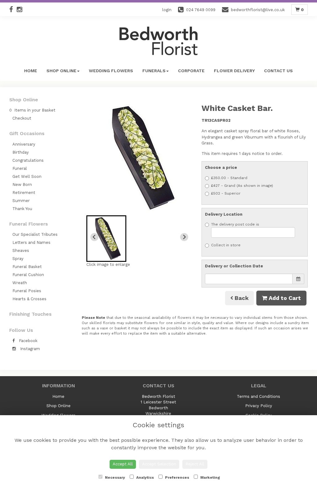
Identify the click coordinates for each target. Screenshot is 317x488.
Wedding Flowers (111, 70)
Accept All (123, 464)
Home (30, 70)
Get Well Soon (26, 176)
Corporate (191, 70)
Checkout (21, 118)
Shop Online (61, 70)
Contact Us (278, 70)
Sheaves (20, 250)
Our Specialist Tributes (35, 234)
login (167, 9)
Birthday (20, 152)
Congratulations (28, 160)
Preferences (176, 477)
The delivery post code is (235, 224)
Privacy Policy (258, 405)
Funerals (154, 70)
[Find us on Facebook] (13, 9)
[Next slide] (184, 237)
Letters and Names (31, 242)
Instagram (29, 348)
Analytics (144, 477)
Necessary (114, 477)
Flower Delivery (234, 70)
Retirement (23, 192)
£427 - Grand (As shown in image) (242, 185)
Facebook (27, 340)
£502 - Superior (226, 193)
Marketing (209, 477)
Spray (18, 258)
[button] (106, 238)
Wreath (19, 282)
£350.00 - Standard (229, 178)
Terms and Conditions (258, 396)
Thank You (22, 208)
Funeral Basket (27, 266)
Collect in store (226, 245)
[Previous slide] (94, 237)
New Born (22, 184)
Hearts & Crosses (29, 299)
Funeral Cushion (28, 274)
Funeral (19, 168)
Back (241, 298)
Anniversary (23, 144)
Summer (21, 200)
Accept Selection (159, 464)
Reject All (194, 464)
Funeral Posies (26, 290)
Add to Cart (284, 298)
